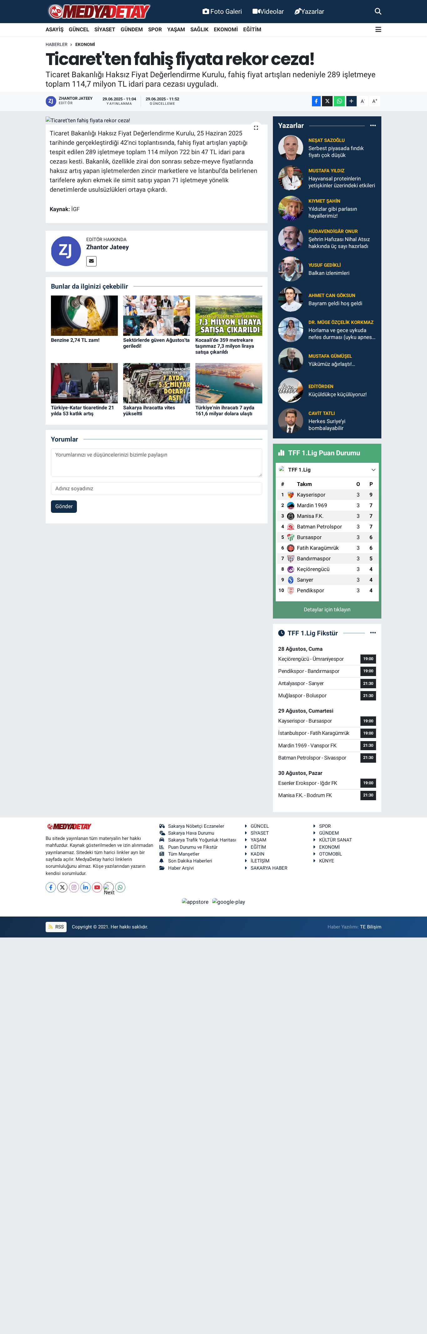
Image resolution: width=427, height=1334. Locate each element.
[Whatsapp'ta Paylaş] (339, 101)
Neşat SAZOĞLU (327, 140)
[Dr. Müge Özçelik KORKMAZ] (290, 329)
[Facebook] (51, 887)
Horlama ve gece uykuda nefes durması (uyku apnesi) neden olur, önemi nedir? (342, 334)
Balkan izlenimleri (329, 273)
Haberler (57, 44)
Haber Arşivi (181, 868)
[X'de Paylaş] (327, 101)
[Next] (108, 887)
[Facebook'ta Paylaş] (316, 101)
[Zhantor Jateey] (66, 251)
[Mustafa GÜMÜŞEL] (290, 359)
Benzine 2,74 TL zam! (75, 340)
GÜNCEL (79, 29)
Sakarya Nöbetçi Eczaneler (196, 826)
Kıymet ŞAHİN (324, 201)
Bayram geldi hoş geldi (335, 303)
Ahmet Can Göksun (332, 295)
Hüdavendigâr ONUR (333, 231)
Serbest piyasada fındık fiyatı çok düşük (336, 151)
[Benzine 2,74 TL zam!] (84, 315)
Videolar (272, 11)
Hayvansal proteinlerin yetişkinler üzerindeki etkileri (342, 181)
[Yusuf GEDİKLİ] (290, 268)
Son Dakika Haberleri (190, 861)
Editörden (321, 386)
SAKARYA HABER (269, 868)
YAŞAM (176, 29)
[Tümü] (373, 126)
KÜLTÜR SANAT (335, 840)
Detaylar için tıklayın (327, 609)
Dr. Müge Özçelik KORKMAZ (341, 322)
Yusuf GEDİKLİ (325, 265)
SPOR (155, 29)
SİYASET (104, 29)
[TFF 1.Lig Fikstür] (373, 633)
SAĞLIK (199, 29)
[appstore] (196, 901)
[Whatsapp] (120, 887)
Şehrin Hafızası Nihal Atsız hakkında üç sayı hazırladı (339, 242)
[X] (62, 887)
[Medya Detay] (99, 12)
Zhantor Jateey (107, 247)
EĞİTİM (252, 29)
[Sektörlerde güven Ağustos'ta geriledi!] (156, 315)
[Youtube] (97, 887)
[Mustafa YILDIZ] (290, 177)
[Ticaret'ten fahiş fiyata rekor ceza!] (157, 120)
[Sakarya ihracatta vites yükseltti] (156, 383)
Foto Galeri (226, 11)
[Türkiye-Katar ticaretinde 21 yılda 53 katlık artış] (84, 383)
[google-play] (229, 901)
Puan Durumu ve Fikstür (193, 847)
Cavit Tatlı (322, 413)
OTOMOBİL (330, 854)
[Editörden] (290, 390)
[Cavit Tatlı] (290, 420)
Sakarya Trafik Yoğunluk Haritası (202, 840)
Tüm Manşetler (183, 854)
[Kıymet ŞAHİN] (290, 208)
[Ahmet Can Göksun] (290, 299)
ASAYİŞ (54, 29)
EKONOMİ (226, 29)
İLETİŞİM (260, 861)
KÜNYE (326, 861)
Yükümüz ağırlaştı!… (332, 364)
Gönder (64, 506)
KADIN (257, 854)
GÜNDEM (132, 29)
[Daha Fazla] (351, 101)
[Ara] (378, 11)
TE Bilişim (370, 927)
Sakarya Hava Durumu (191, 833)
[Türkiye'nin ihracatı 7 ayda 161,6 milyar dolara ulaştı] (228, 383)
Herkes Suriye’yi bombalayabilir (327, 424)
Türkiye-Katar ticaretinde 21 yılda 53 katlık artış (82, 411)
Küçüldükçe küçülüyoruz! (338, 394)
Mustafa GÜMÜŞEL (330, 356)
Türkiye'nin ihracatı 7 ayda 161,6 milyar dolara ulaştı (224, 411)
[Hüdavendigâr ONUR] (290, 238)
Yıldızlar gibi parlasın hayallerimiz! (333, 212)
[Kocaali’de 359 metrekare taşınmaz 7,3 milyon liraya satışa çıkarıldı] (228, 315)
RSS (59, 927)
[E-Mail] (91, 261)
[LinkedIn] (85, 887)
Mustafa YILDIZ (326, 171)
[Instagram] (74, 887)
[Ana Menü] (378, 30)
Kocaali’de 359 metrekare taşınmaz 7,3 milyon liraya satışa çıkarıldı (224, 346)
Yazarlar (312, 11)
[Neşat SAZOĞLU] (290, 147)
